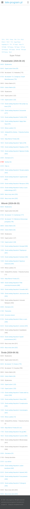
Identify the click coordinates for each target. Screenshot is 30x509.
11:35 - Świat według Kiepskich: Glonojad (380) (14, 246)
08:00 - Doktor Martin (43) (7, 226)
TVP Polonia (5, 52)
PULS (22, 39)
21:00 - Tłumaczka (5, 311)
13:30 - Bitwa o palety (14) (8, 417)
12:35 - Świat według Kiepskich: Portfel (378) (13, 117)
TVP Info (23, 47)
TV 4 (18, 39)
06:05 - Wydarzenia (6, 64)
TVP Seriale (12, 49)
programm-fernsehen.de (17, 502)
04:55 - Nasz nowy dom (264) (9, 494)
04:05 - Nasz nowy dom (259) (9, 194)
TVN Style (23, 49)
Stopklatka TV (5, 44)
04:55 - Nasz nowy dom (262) (9, 347)
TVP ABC (4, 47)
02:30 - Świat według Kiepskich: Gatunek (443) (13, 472)
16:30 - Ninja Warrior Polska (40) (9, 139)
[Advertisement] (15, 20)
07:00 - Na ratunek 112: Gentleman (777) (12, 215)
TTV (11, 44)
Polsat (11, 39)
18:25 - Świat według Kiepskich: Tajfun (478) (13, 143)
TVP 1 (3, 39)
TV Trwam (15, 44)
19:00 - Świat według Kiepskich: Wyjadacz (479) (14, 147)
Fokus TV (21, 44)
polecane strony (5, 502)
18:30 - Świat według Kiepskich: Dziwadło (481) (14, 289)
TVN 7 (8, 42)
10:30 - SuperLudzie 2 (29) (8, 384)
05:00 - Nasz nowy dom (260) (9, 198)
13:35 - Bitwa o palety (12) (8, 128)
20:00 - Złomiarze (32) (6, 307)
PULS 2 (3, 42)
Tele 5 (10, 52)
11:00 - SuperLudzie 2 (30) (8, 388)
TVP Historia (5, 49)
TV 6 (12, 42)
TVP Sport (17, 47)
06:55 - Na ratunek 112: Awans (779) (11, 364)
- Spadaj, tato (6, 162)
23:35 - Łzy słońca (5, 461)
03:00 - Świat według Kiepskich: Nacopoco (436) (14, 183)
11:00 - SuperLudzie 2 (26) (8, 99)
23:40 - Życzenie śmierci (7, 315)
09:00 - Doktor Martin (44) (7, 230)
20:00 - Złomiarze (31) (6, 158)
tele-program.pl (13, 2)
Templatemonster (18, 504)
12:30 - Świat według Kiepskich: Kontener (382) (14, 257)
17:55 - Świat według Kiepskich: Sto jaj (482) (13, 432)
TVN (15, 39)
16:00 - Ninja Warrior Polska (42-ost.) (11, 427)
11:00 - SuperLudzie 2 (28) (8, 242)
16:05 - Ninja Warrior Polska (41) (9, 278)
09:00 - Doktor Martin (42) (7, 87)
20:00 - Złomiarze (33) (6, 453)
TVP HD (18, 49)
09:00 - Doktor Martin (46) (7, 376)
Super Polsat (17, 42)
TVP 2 (7, 39)
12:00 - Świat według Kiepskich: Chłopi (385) (13, 399)
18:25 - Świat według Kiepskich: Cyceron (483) (14, 436)
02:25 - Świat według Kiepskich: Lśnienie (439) (14, 326)
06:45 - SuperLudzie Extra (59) (9, 68)
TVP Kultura (10, 47)
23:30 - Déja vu (4, 166)
